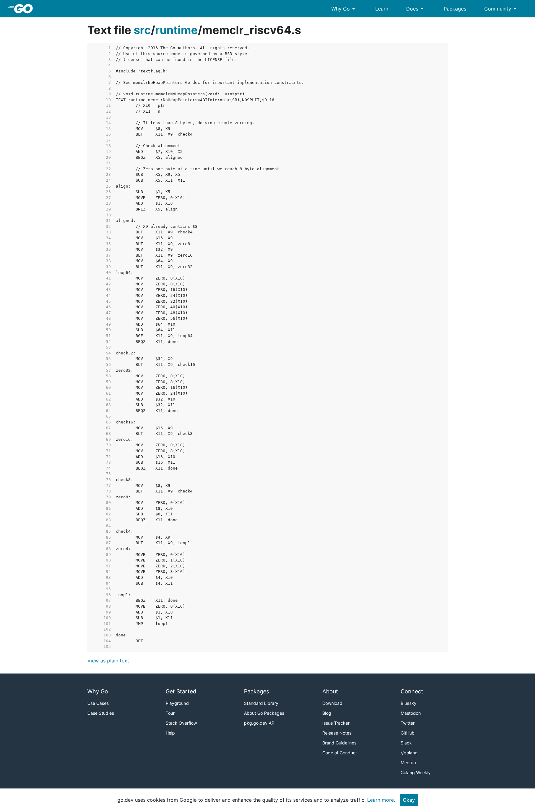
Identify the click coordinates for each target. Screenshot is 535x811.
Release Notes (336, 732)
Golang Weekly (416, 772)
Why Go (344, 8)
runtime (176, 30)
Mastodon (411, 713)
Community (501, 8)
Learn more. (381, 800)
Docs (416, 8)
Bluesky (408, 703)
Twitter (408, 723)
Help (170, 732)
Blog (326, 713)
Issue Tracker (336, 723)
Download (332, 703)
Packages (455, 9)
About (330, 691)
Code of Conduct (339, 752)
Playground (177, 703)
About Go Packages (264, 713)
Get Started (181, 691)
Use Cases (98, 703)
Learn (381, 9)
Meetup (408, 762)
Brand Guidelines (339, 742)
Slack (406, 742)
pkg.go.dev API (260, 723)
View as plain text (108, 660)
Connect (412, 691)
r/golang (409, 752)
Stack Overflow (181, 723)
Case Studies (100, 713)
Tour (170, 713)
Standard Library (261, 703)
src (142, 30)
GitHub (408, 732)
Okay (409, 800)
